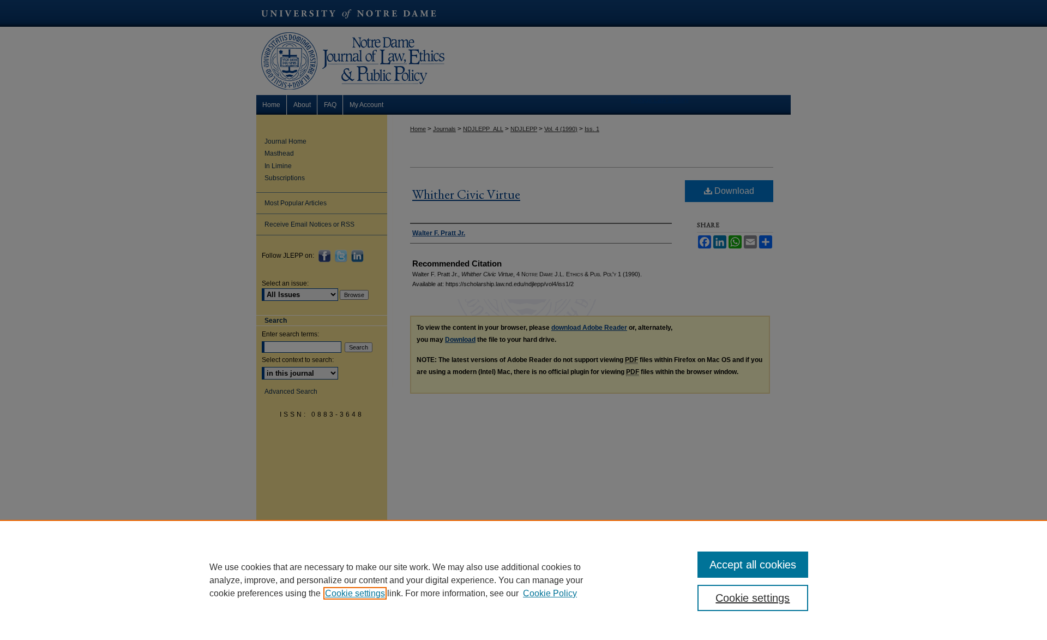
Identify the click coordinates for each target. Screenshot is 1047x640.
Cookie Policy (550, 593)
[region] (523, 580)
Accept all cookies (752, 565)
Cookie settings (355, 593)
